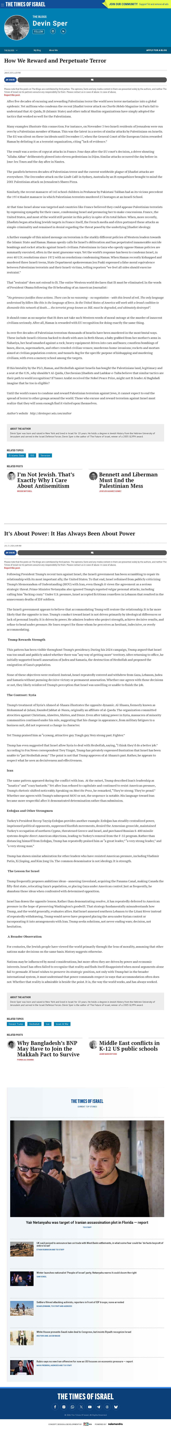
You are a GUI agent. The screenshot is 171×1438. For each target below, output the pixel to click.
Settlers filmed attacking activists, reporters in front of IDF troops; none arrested (80, 1302)
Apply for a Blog (156, 50)
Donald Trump (16, 1023)
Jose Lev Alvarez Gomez (110, 491)
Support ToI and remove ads (153, 4)
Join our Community (123, 4)
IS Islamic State (16, 455)
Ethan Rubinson (44, 1250)
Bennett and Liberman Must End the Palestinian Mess (128, 480)
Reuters (40, 1336)
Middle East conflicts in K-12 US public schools (129, 1045)
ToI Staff (87, 1227)
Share (12, 80)
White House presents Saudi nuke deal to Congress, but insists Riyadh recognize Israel (84, 1332)
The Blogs (40, 16)
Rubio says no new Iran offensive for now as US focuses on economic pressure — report (85, 1361)
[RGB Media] (88, 1424)
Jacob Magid (54, 1336)
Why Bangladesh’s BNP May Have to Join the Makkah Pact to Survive (48, 1048)
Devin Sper (50, 23)
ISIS (32, 455)
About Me (53, 50)
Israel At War (62, 1023)
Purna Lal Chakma (25, 1060)
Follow (38, 31)
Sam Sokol (41, 1277)
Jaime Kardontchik (108, 1054)
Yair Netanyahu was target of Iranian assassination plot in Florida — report (87, 1222)
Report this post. (12, 95)
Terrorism (45, 455)
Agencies (68, 1306)
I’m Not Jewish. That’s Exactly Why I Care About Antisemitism (45, 480)
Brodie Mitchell (24, 491)
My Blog (37, 50)
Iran (48, 1023)
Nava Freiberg (43, 1365)
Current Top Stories (87, 1107)
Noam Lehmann (43, 1306)
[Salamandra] (115, 1424)
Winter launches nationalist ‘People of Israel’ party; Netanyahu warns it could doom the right (86, 1272)
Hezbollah (34, 1023)
